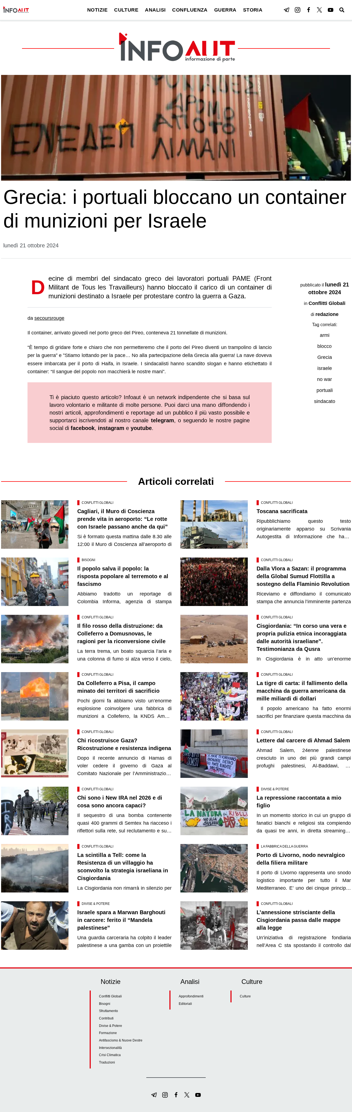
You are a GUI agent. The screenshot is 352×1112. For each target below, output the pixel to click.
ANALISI (155, 10)
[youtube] (330, 10)
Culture (245, 996)
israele (324, 368)
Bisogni (88, 560)
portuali (325, 390)
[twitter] (319, 10)
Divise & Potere (275, 789)
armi (324, 335)
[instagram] (297, 10)
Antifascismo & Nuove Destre (120, 1040)
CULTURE (126, 10)
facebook (83, 428)
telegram (162, 420)
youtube (141, 428)
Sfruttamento (108, 1011)
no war (324, 379)
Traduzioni (107, 1062)
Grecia (324, 357)
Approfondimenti (191, 996)
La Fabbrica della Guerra (284, 846)
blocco (324, 346)
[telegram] (286, 10)
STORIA (253, 10)
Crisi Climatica (110, 1055)
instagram (111, 428)
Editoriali (185, 1004)
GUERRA (225, 10)
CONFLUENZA (190, 10)
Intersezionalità (110, 1048)
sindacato (324, 401)
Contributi (106, 1018)
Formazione (108, 1033)
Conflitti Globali (327, 303)
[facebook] (308, 10)
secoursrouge (49, 318)
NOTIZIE (97, 10)
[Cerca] (342, 9)
